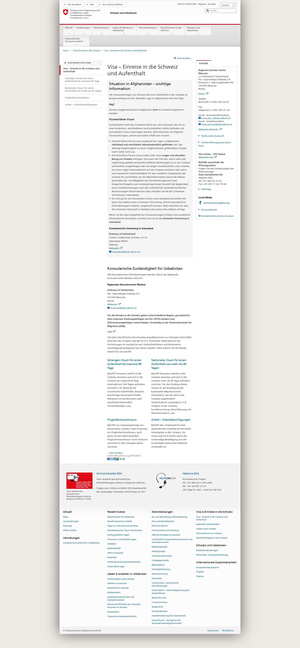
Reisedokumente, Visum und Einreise (124, 530)
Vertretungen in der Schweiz (120, 579)
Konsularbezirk (209, 209)
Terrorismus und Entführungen (121, 539)
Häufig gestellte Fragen (118, 535)
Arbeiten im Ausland (117, 583)
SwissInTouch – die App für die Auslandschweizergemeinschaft (167, 621)
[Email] (123, 458)
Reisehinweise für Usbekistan (121, 517)
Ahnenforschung (160, 574)
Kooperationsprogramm (207, 567)
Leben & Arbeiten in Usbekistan (123, 29)
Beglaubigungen (160, 547)
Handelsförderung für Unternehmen (169, 616)
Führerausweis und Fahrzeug (165, 530)
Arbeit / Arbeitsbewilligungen (170, 419)
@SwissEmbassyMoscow (216, 202)
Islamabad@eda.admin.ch (126, 251)
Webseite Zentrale (208, 129)
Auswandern (113, 612)
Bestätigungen (158, 551)
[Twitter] (111, 458)
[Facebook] (108, 458)
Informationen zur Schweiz (209, 533)
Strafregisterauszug (161, 569)
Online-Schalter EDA (109, 473)
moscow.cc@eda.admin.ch (216, 118)
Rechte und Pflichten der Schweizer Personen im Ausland (124, 606)
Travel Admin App (115, 566)
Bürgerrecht (157, 607)
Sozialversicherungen (162, 556)
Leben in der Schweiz (206, 529)
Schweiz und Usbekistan (193, 29)
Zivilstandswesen (160, 611)
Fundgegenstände (160, 560)
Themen (200, 576)
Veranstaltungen (71, 521)
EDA (92, 4)
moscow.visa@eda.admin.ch (217, 124)
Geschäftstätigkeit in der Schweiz (211, 538)
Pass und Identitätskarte (163, 521)
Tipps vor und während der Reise (122, 526)
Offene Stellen (70, 530)
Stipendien (157, 578)
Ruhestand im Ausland (117, 588)
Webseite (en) (205, 157)
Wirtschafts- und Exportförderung (212, 555)
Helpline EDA (191, 473)
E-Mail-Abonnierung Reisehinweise (123, 562)
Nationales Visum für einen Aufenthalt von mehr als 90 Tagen (168, 364)
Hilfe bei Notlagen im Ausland (166, 535)
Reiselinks (112, 557)
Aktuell (68, 27)
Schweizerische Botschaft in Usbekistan (81, 543)
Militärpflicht (158, 565)
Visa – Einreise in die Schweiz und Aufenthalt (212, 518)
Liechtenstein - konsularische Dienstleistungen (165, 584)
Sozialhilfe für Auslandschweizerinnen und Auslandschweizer (172, 541)
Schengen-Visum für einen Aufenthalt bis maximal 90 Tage (124, 364)
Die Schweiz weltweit (112, 4)
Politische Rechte (160, 526)
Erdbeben (111, 544)
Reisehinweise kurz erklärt (119, 521)
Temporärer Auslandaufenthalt (122, 616)
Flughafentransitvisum (122, 419)
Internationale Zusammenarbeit (74, 40)
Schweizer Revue (160, 602)
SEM (109, 331)
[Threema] (117, 458)
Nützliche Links (159, 598)
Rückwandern (113, 592)
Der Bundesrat (74, 4)
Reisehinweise (101, 27)
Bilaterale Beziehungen (207, 550)
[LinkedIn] (114, 458)
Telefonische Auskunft (212, 136)
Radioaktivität (114, 548)
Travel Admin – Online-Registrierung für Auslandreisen (170, 592)
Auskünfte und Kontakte (207, 524)
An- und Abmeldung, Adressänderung (169, 517)
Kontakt (202, 63)
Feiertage (206, 189)
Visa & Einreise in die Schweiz (171, 29)
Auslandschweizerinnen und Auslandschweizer (120, 598)
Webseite (114, 248)
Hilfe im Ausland (115, 553)
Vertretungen (83, 27)
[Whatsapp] (120, 458)
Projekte (200, 572)
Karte (201, 93)
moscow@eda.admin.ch (124, 307)
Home (66, 50)
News (65, 517)
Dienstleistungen (148, 27)
